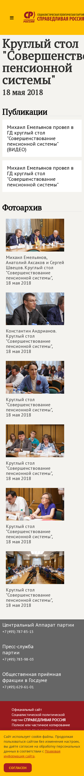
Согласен (18, 768)
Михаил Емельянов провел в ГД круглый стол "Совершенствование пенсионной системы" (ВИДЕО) (40, 138)
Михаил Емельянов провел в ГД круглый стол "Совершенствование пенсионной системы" (40, 176)
